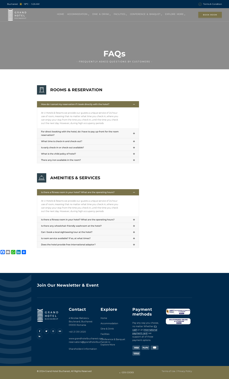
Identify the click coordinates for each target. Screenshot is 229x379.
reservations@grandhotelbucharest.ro (89, 342)
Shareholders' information (83, 349)
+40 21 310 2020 (77, 332)
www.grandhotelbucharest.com (86, 338)
